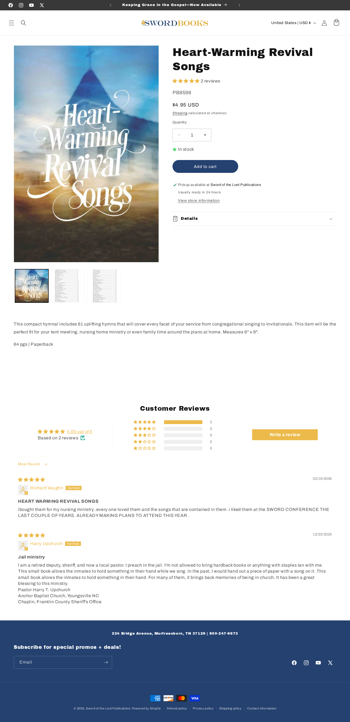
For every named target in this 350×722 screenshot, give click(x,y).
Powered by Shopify (146, 708)
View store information (199, 201)
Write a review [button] (285, 434)
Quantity (180, 122)
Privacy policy (203, 708)
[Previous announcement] (110, 5)
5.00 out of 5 (79, 431)
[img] (31, 479)
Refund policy (177, 708)
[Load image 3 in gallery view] (104, 286)
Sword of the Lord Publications (108, 708)
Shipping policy (230, 708)
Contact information (261, 708)
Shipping (180, 113)
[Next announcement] (240, 5)
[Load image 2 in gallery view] (67, 286)
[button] (11, 23)
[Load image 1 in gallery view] (31, 286)
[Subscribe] (106, 662)
